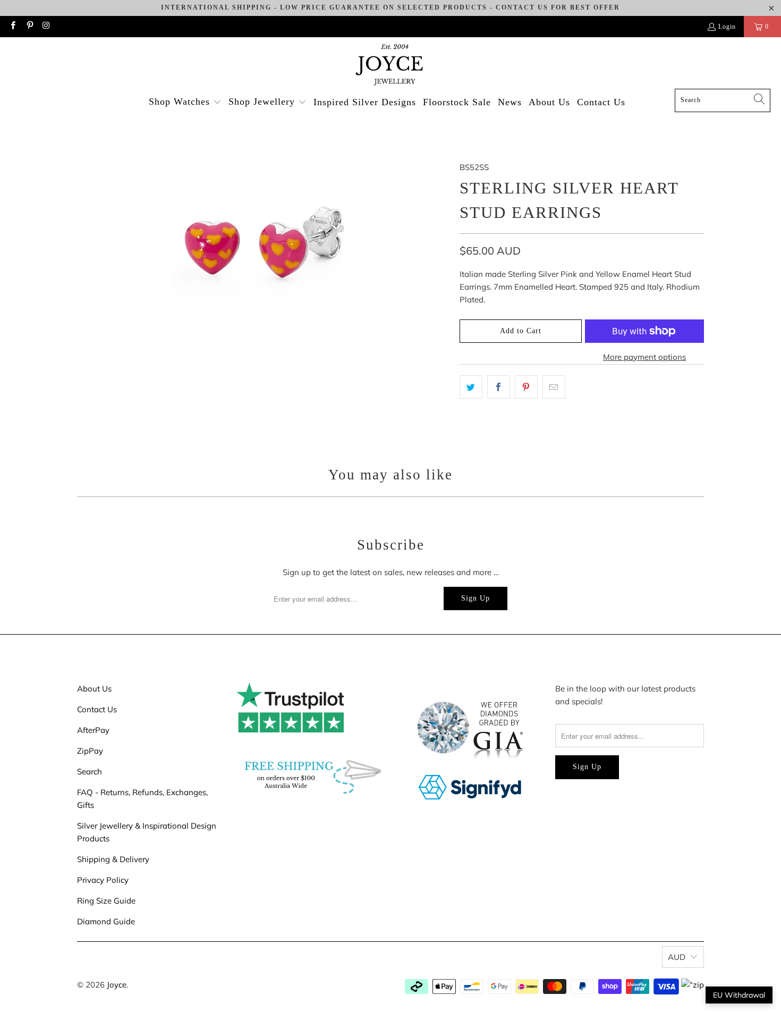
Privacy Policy (103, 880)
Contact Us (97, 709)
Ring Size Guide (106, 901)
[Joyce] (390, 66)
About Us (94, 689)
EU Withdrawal (739, 995)
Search (89, 771)
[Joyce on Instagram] (45, 26)
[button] (185, 102)
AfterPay (93, 730)
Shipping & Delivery (113, 859)
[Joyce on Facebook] (12, 26)
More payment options (644, 357)
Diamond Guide (106, 921)
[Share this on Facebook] (498, 387)
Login (727, 26)
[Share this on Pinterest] (526, 387)
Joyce (116, 985)
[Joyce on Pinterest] (28, 26)
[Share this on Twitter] (471, 387)
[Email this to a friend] (553, 387)
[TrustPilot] (290, 729)
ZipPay (90, 751)
